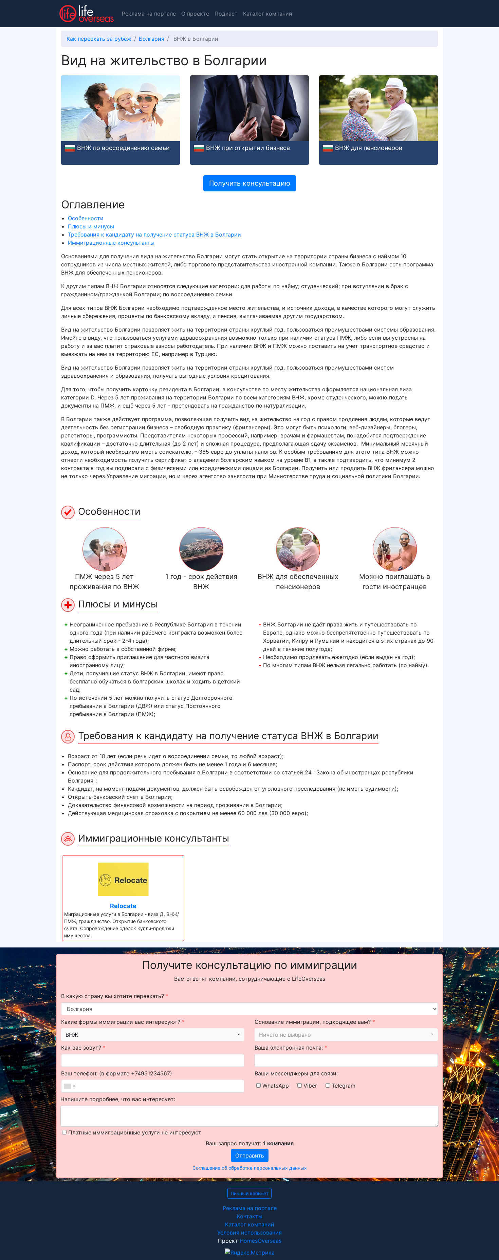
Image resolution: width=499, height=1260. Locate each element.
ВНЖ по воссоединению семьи (123, 147)
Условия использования (249, 1232)
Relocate (123, 905)
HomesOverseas (260, 1240)
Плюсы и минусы (91, 226)
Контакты (249, 1216)
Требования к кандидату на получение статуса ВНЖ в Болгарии (154, 234)
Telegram (342, 1085)
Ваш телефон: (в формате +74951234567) (116, 1073)
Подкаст (226, 13)
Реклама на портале (149, 13)
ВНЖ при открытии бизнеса (248, 147)
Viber (309, 1085)
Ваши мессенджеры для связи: (296, 1073)
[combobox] (152, 1034)
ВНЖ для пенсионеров (368, 147)
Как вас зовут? (83, 1047)
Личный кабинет (249, 1193)
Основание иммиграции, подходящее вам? (315, 1021)
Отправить (249, 1155)
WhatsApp (275, 1085)
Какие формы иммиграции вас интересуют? (123, 1021)
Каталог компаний (267, 13)
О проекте (195, 13)
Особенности (86, 218)
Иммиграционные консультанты (111, 242)
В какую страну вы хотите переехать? (114, 996)
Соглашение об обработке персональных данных (249, 1168)
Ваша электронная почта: (291, 1047)
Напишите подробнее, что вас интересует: (117, 1099)
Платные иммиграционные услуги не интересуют (134, 1132)
